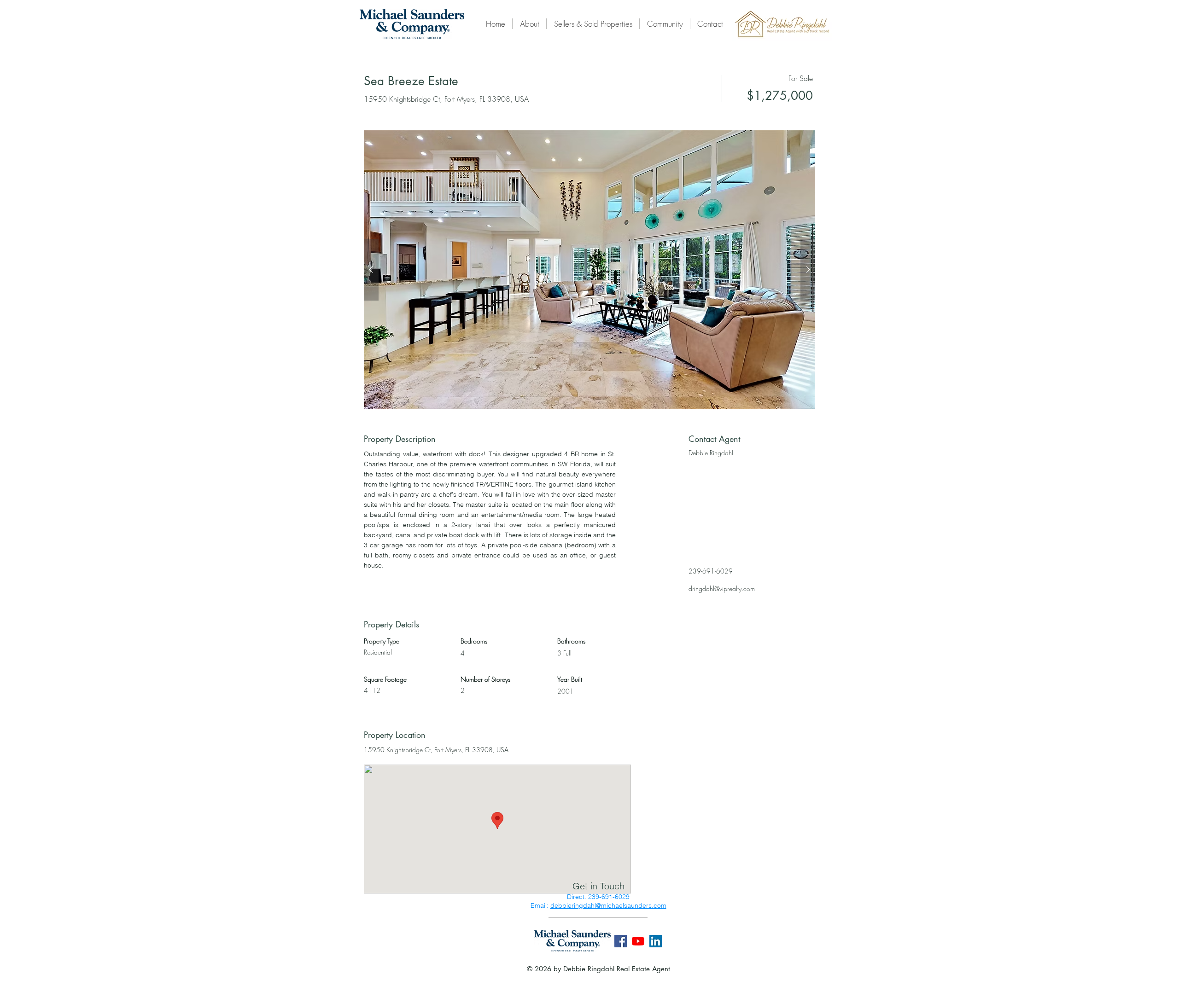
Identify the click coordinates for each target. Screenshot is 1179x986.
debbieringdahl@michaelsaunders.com (608, 905)
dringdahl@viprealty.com (722, 588)
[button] (589, 269)
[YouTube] (638, 941)
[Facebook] (620, 941)
